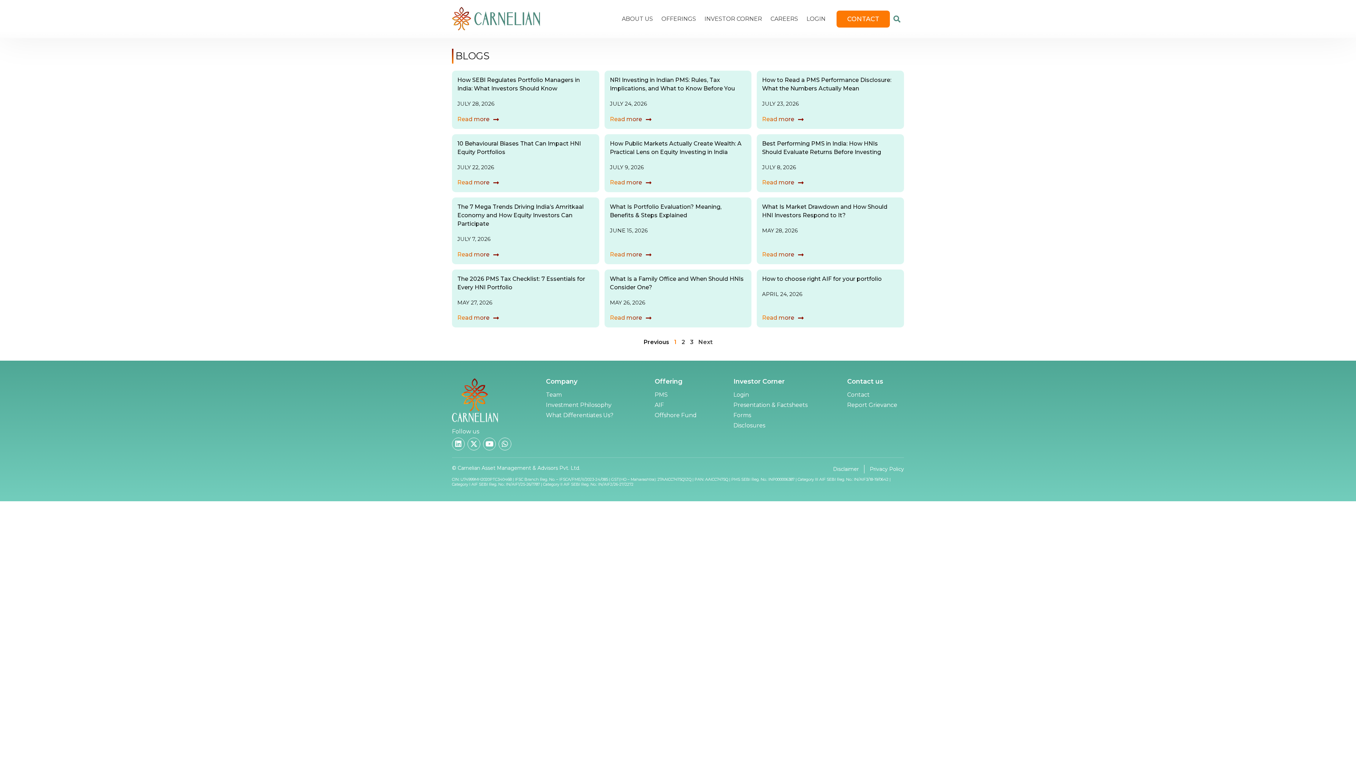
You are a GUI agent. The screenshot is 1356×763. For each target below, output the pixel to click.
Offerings (678, 19)
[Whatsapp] (505, 444)
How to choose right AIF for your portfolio (822, 279)
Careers (784, 19)
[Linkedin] (458, 444)
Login (816, 19)
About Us (637, 19)
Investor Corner (733, 19)
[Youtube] (489, 444)
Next (705, 342)
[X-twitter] (474, 444)
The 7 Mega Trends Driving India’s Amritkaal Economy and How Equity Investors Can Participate (520, 215)
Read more (473, 119)
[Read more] (496, 119)
